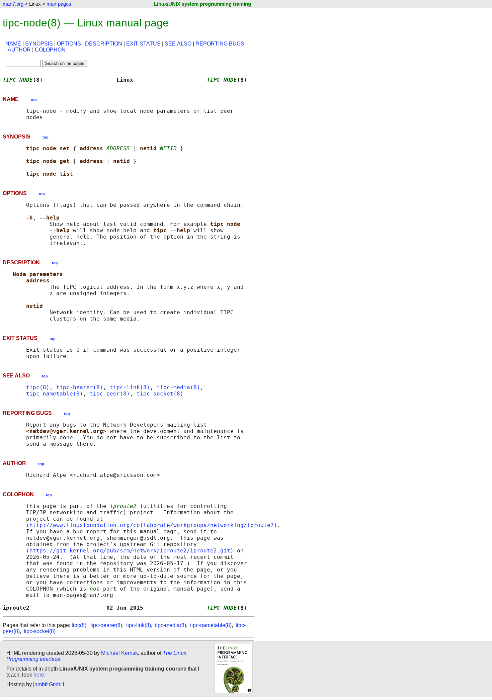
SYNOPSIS (39, 44)
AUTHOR (19, 50)
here (38, 675)
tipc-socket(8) (160, 393)
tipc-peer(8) (110, 393)
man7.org (13, 4)
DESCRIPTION (103, 44)
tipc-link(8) (130, 387)
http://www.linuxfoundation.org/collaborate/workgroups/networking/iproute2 (151, 525)
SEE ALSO (178, 44)
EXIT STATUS (143, 44)
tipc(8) (38, 387)
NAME (13, 44)
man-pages (59, 4)
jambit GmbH (48, 684)
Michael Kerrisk (119, 653)
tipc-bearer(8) (79, 387)
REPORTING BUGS (219, 44)
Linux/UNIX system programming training (202, 4)
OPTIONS (69, 44)
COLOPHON (50, 50)
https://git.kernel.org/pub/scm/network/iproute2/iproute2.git (129, 550)
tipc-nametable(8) (54, 393)
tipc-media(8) (178, 387)
